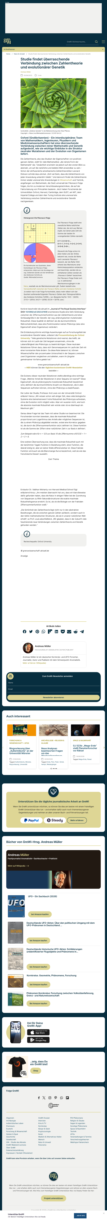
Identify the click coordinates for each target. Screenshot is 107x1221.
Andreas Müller (26, 72)
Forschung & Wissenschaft (16, 1131)
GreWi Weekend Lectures (16, 1145)
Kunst (40, 1134)
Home (8, 54)
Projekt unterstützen (53, 1198)
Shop (35, 1071)
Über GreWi (10, 1148)
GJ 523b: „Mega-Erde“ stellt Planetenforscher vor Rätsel (85, 748)
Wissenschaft (66, 180)
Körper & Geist (44, 1129)
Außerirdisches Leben (14, 1123)
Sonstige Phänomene (78, 1126)
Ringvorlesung (14, 764)
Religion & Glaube (77, 1121)
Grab (48, 762)
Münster (28, 762)
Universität (23, 764)
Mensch (41, 1139)
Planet (89, 759)
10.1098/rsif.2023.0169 (36, 312)
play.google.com (38, 1040)
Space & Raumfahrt (82, 740)
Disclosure (10, 1126)
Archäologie (47, 740)
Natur (26, 286)
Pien (52, 762)
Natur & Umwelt (19, 54)
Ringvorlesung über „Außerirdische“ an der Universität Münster (21, 751)
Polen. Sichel (59, 762)
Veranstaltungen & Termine (80, 1137)
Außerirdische (20, 762)
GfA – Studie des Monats (16, 1142)
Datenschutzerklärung (15, 1150)
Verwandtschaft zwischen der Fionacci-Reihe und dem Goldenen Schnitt (52, 289)
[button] (24, 631)
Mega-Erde (82, 759)
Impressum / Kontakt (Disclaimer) (19, 1153)
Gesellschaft (11, 1139)
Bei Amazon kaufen (38, 1003)
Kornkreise (42, 1126)
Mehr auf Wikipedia (16, 866)
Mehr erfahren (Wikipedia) (34, 663)
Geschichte (10, 1137)
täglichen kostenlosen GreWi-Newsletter (64, 367)
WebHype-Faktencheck (79, 1142)
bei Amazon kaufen (40, 914)
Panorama (42, 1145)
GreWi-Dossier (44, 1118)
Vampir (43, 764)
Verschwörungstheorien (79, 1139)
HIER (28, 367)
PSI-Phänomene (76, 1118)
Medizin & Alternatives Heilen (49, 1137)
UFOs (26, 743)
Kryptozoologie (44, 1131)
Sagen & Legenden (77, 1123)
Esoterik (9, 1129)
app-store (38, 1032)
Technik (73, 1131)
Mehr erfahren (76, 820)
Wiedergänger (51, 764)
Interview (42, 1121)
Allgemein (10, 1118)
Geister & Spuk (12, 1134)
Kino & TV (42, 1123)
